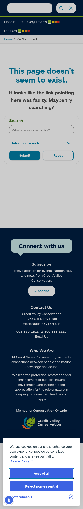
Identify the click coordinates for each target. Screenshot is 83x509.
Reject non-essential (41, 486)
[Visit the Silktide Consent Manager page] (70, 496)
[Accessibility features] (9, 500)
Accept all (41, 473)
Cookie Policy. (20, 461)
